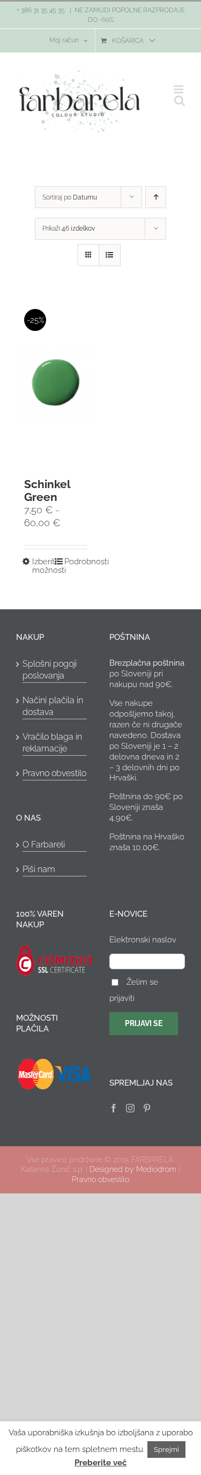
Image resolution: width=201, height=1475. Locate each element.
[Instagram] (130, 1108)
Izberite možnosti (43, 565)
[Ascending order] (155, 197)
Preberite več (100, 1462)
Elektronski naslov (142, 940)
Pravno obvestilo (54, 773)
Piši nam (39, 869)
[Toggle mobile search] (179, 100)
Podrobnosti (75, 561)
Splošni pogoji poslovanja (50, 670)
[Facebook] (113, 1108)
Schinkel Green (47, 490)
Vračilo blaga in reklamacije (52, 743)
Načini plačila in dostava (53, 706)
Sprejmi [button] (166, 1450)
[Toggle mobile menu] (179, 89)
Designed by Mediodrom (133, 1169)
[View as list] (109, 255)
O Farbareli (44, 844)
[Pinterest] (147, 1108)
